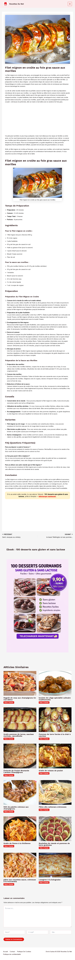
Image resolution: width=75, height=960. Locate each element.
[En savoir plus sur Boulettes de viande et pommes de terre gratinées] (55, 829)
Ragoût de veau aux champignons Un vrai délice (20, 699)
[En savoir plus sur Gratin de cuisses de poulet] (55, 756)
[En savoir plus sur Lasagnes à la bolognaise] (55, 865)
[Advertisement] (37, 119)
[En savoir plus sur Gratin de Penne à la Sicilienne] (20, 829)
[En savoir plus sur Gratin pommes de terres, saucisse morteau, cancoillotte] (20, 719)
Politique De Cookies (24, 951)
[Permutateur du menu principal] (70, 4)
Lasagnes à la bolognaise (50, 880)
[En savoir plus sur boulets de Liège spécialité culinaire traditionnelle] (55, 683)
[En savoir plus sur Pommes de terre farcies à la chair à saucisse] (55, 719)
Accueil (5, 951)
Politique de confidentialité (12, 954)
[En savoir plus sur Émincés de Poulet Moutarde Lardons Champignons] (20, 756)
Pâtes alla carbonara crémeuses (52, 807)
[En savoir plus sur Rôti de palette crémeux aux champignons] (20, 792)
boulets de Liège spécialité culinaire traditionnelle (55, 699)
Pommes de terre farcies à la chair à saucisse (55, 735)
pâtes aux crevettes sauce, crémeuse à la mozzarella (20, 880)
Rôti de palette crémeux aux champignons (16, 808)
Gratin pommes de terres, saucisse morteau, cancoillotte (19, 735)
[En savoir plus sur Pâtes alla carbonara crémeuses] (55, 792)
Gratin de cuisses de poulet (51, 771)
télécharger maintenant (47, 496)
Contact (12, 951)
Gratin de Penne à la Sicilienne (17, 843)
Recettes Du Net (16, 4)
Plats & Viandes (8, 702)
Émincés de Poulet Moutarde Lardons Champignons (16, 771)
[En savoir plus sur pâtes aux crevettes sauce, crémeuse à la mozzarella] (20, 865)
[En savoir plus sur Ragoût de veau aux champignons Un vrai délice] (20, 683)
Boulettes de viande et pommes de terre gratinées (54, 844)
